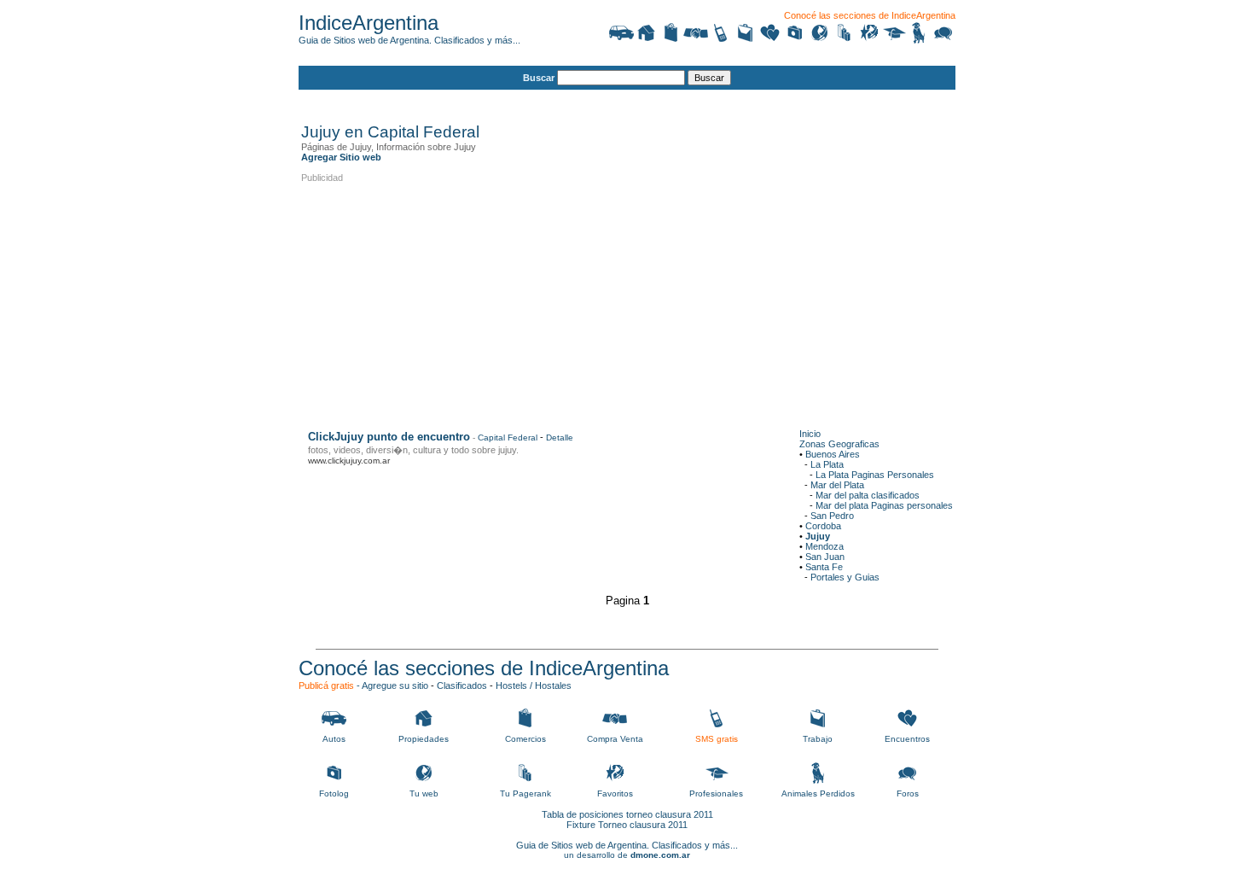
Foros (908, 793)
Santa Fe (824, 567)
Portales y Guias (845, 577)
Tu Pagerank (525, 793)
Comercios (525, 739)
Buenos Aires (832, 454)
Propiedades (423, 739)
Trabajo (818, 739)
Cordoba (823, 526)
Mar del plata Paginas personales (884, 505)
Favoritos (615, 793)
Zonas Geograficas (839, 444)
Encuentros (907, 739)
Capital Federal (507, 437)
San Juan (825, 556)
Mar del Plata (837, 485)
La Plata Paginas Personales (875, 475)
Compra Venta (615, 739)
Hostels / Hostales (534, 685)
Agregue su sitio (395, 685)
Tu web (423, 793)
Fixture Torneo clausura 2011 (627, 825)
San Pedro (832, 515)
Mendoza (824, 546)
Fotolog (334, 793)
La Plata (827, 464)
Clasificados (462, 685)
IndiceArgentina (368, 22)
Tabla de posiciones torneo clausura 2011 (627, 814)
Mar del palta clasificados (868, 495)
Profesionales (716, 793)
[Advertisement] (611, 99)
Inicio (810, 434)
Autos (333, 739)
